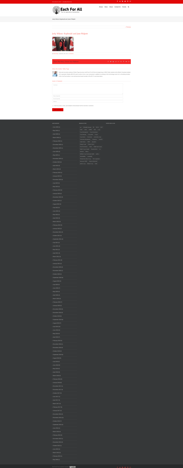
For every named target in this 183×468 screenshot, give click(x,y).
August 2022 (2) (57, 204)
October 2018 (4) (57, 351)
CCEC (85, 129)
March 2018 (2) (57, 375)
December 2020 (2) (58, 267)
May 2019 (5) (56, 333)
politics (97, 154)
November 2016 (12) (58, 417)
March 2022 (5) (57, 221)
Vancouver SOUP (83, 161)
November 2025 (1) (58, 148)
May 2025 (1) (56, 155)
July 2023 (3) (56, 183)
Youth (96, 163)
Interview (82, 151)
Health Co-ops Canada (84, 149)
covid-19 (100, 139)
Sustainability (82, 156)
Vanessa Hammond (93, 161)
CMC (95, 129)
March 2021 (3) (57, 256)
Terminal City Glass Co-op (85, 158)
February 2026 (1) (57, 141)
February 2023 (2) (57, 190)
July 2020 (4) (56, 284)
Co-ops (96, 134)
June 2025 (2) (56, 151)
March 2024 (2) (57, 169)
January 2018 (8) (57, 382)
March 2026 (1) (57, 137)
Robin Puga (55, 53)
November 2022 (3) (58, 197)
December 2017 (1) (58, 386)
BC (93, 127)
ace (80, 127)
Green (90, 146)
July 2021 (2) (56, 242)
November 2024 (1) (58, 158)
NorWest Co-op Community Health (87, 154)
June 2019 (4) (56, 330)
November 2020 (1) (58, 270)
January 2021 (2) (57, 263)
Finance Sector (91, 144)
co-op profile (90, 134)
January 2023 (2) (57, 193)
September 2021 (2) (58, 239)
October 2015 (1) (57, 445)
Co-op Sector (82, 137)
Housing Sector (94, 149)
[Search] (128, 7)
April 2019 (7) (56, 337)
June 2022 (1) (56, 211)
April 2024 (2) (56, 165)
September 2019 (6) (58, 319)
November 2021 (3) (58, 232)
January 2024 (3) (57, 176)
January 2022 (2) (57, 228)
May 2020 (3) (56, 291)
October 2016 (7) (57, 421)
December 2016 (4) (58, 414)
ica (100, 149)
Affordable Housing (87, 127)
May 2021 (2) (56, 249)
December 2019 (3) (58, 309)
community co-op (97, 137)
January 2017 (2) (57, 410)
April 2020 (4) (56, 295)
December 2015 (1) (58, 438)
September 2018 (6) (58, 354)
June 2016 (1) (56, 428)
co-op (99, 129)
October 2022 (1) (57, 200)
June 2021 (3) (56, 246)
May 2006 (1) (56, 459)
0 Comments (71, 53)
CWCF (88, 141)
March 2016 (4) (57, 431)
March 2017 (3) (57, 403)
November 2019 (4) (58, 312)
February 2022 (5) (57, 225)
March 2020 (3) (57, 298)
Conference (94, 139)
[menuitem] (101, 7)
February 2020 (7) (57, 302)
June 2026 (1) (56, 127)
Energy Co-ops (83, 144)
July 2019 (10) (56, 326)
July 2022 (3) (56, 207)
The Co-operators (96, 158)
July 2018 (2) (56, 361)
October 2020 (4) (57, 274)
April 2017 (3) (56, 400)
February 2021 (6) (57, 260)
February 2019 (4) (57, 340)
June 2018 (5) (56, 365)
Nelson (86, 151)
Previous (128, 27)
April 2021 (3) (56, 253)
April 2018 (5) (56, 372)
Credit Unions (82, 141)
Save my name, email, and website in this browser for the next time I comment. (74, 105)
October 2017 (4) (57, 393)
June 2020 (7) (56, 288)
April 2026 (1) (56, 134)
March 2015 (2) (57, 452)
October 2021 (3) (57, 235)
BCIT (102, 127)
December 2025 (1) (58, 144)
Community (89, 137)
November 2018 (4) (58, 347)
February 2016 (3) (57, 435)
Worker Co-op (90, 163)
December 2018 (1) (58, 344)
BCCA (97, 127)
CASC (81, 129)
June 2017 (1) (56, 396)
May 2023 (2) (56, 186)
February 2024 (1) (57, 172)
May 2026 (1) (56, 130)
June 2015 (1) (56, 449)
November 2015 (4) (58, 442)
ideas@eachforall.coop (67, 1)
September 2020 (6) (58, 277)
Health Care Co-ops (98, 146)
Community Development (85, 139)
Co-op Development (84, 132)
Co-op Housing (83, 134)
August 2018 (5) (57, 358)
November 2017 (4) (58, 389)
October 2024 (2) (57, 162)
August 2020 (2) (57, 281)
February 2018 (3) (57, 379)
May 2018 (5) (56, 368)
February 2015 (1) (57, 456)
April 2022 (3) (56, 218)
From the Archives (83, 146)
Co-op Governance (94, 132)
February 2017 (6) (57, 407)
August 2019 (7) (57, 323)
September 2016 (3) (58, 424)
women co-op (82, 163)
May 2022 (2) (56, 214)
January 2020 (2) (57, 305)
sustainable (89, 156)
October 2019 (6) (57, 316)
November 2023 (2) (58, 179)
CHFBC (90, 129)
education (94, 141)
